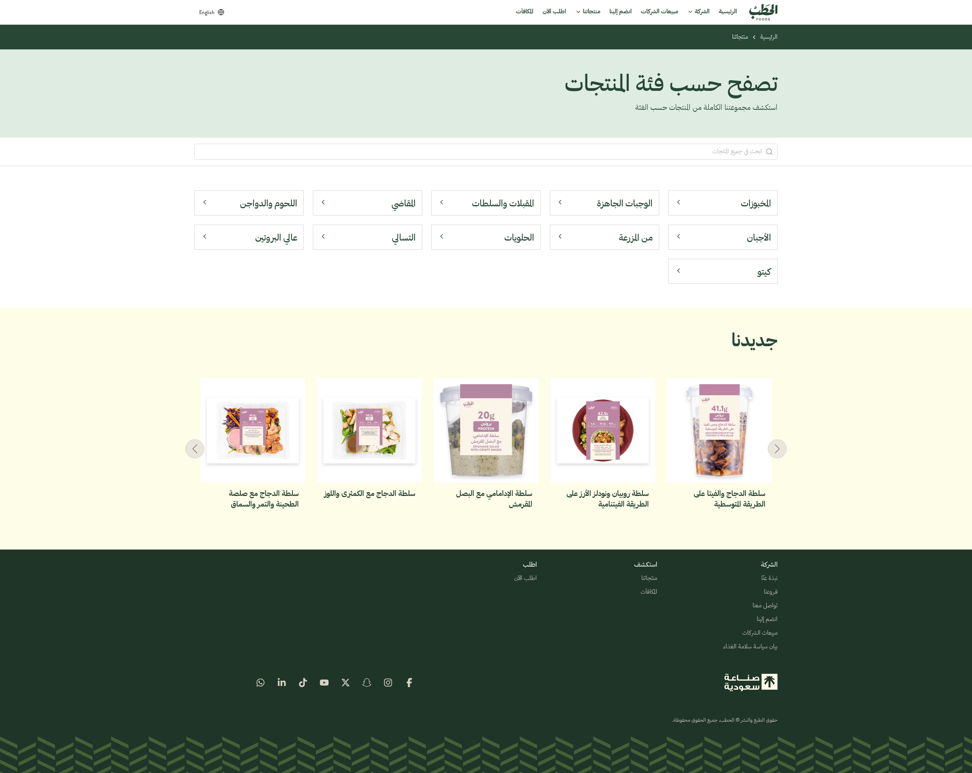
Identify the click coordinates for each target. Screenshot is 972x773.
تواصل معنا (765, 605)
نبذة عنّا (769, 578)
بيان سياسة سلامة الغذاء (750, 646)
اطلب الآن (525, 578)
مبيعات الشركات (760, 633)
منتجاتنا (740, 37)
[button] (194, 448)
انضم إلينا (767, 619)
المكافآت (649, 592)
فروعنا (771, 592)
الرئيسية (769, 37)
